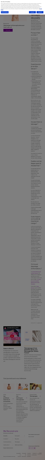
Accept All (32, 12)
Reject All (40, 12)
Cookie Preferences (4, 12)
